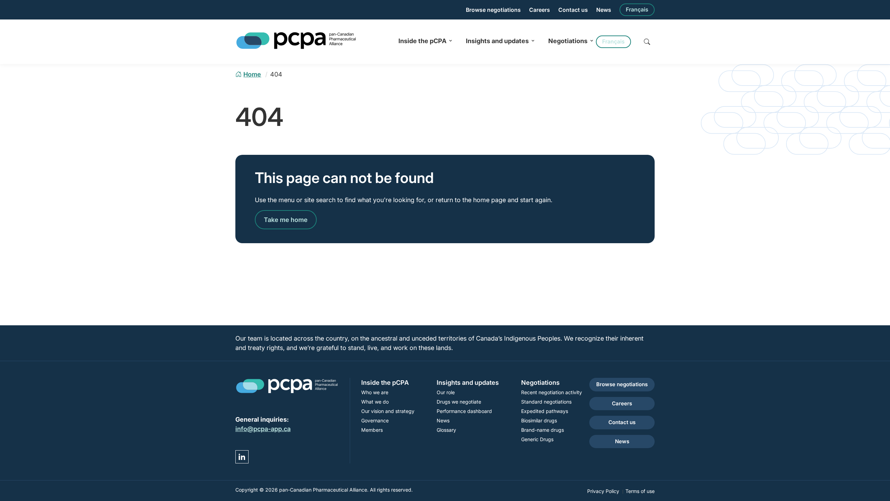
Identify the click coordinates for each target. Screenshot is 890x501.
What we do (375, 402)
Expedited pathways (544, 411)
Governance (375, 420)
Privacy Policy (603, 491)
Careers (539, 10)
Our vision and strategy (387, 411)
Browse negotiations (493, 10)
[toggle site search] (647, 41)
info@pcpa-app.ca (263, 428)
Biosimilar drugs (539, 420)
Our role (446, 392)
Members (372, 430)
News (603, 10)
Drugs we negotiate (459, 402)
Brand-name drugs (542, 430)
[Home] (296, 47)
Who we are (374, 392)
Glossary (446, 430)
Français (637, 9)
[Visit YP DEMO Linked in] (242, 456)
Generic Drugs (537, 439)
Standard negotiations (546, 402)
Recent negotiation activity (551, 392)
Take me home (286, 219)
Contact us (573, 10)
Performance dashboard (464, 411)
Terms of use (640, 491)
